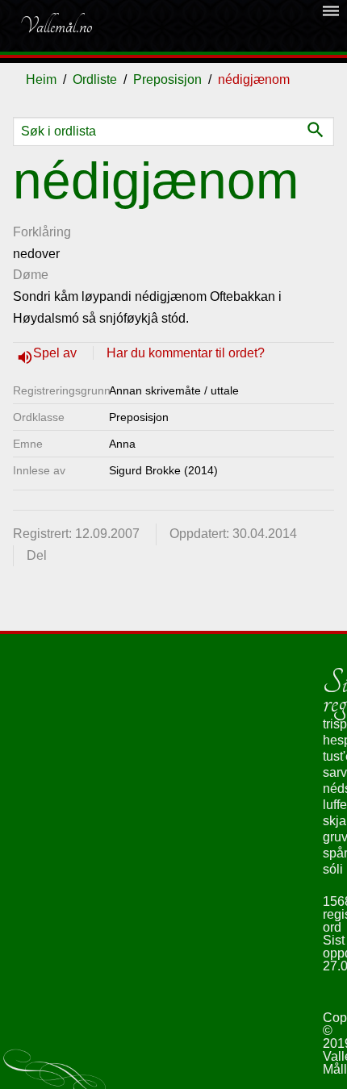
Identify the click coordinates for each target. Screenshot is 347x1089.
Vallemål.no (55, 26)
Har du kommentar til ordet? (186, 353)
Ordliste (95, 79)
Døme (30, 275)
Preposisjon (167, 79)
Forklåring (42, 232)
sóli (333, 869)
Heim (41, 79)
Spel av (56, 353)
